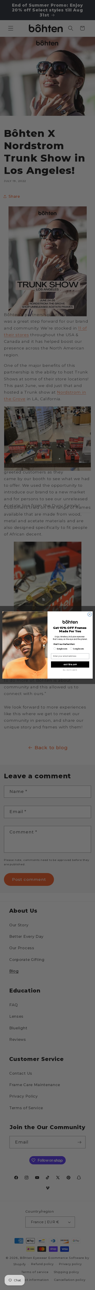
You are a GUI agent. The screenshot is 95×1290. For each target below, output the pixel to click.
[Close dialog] (90, 614)
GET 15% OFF (70, 664)
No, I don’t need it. (70, 670)
